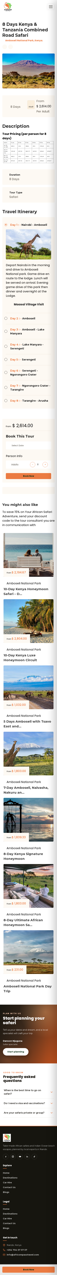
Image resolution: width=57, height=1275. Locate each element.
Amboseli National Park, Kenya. (24, 40)
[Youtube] (20, 1156)
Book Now (28, 476)
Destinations (10, 1177)
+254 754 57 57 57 (17, 1250)
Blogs (6, 1192)
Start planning (15, 1051)
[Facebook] (5, 1156)
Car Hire (7, 1182)
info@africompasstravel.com (23, 1254)
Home (6, 1173)
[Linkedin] (27, 1156)
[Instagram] (13, 1156)
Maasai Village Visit (28, 304)
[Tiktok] (34, 1156)
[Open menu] (51, 6)
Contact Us (9, 1187)
